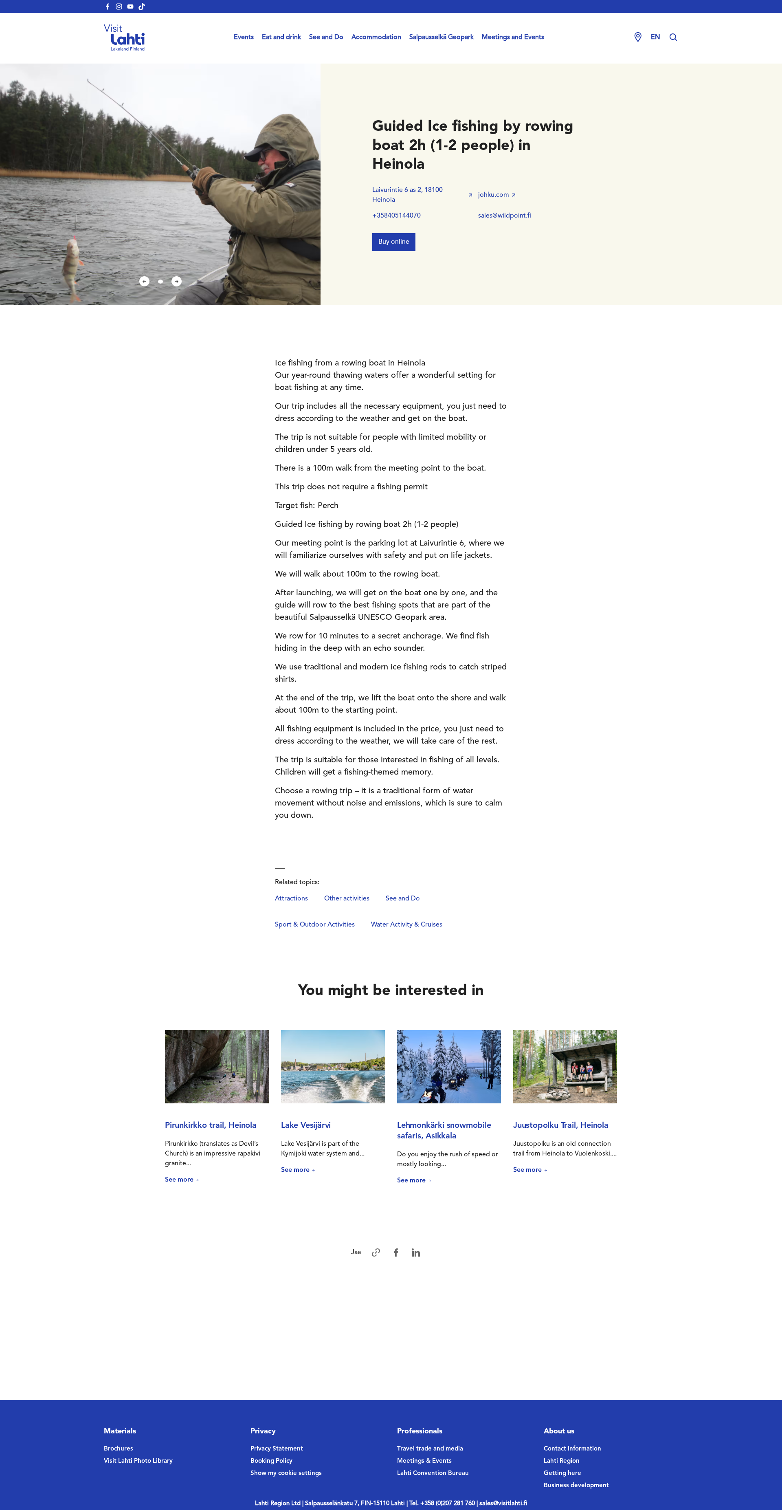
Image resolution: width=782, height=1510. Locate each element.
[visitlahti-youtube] (130, 6)
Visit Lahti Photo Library (138, 1461)
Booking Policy (271, 1461)
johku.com (493, 195)
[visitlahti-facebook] (107, 6)
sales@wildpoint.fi (504, 216)
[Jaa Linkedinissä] (416, 1252)
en (655, 37)
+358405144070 (396, 216)
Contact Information (572, 1449)
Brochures (118, 1449)
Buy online (393, 242)
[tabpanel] (160, 184)
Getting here (562, 1473)
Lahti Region (562, 1461)
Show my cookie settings (286, 1473)
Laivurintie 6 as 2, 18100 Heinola (407, 195)
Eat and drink (281, 37)
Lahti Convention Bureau (433, 1473)
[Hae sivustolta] (673, 37)
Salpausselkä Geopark (441, 37)
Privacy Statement (276, 1449)
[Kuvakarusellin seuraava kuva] (176, 281)
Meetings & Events (424, 1461)
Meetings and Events (513, 37)
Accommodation (376, 37)
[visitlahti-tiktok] (141, 6)
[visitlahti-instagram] (119, 6)
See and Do (326, 37)
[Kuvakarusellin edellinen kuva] (144, 281)
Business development (576, 1486)
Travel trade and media (430, 1449)
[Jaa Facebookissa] (396, 1252)
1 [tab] (160, 282)
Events (244, 37)
